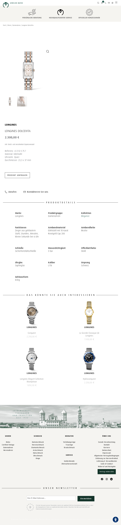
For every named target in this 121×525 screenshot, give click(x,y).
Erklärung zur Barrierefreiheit (107, 458)
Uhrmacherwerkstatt (69, 464)
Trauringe (69, 445)
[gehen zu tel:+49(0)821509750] (105, 3)
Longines (11, 124)
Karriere (107, 447)
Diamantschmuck (37, 447)
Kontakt (107, 445)
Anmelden (86, 499)
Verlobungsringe (69, 442)
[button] (98, 3)
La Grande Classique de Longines (89, 334)
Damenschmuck (38, 442)
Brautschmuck (69, 447)
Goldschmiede (69, 461)
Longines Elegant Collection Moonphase (31, 380)
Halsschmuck (38, 453)
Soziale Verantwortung (106, 442)
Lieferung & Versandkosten (107, 461)
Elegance (85, 216)
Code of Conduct (107, 464)
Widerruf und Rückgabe (107, 466)
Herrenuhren (8, 450)
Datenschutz (106, 450)
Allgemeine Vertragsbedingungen (106, 456)
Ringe (38, 458)
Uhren (9, 25)
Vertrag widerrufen (106, 472)
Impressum (106, 453)
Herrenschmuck (38, 445)
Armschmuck (38, 450)
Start (4, 25)
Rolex (8, 442)
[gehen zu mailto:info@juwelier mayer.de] (109, 3)
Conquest (32, 333)
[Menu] (116, 3)
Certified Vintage (8, 445)
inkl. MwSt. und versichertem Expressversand (19, 144)
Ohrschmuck (38, 456)
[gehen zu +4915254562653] (112, 3)
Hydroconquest (89, 379)
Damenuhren (16, 25)
